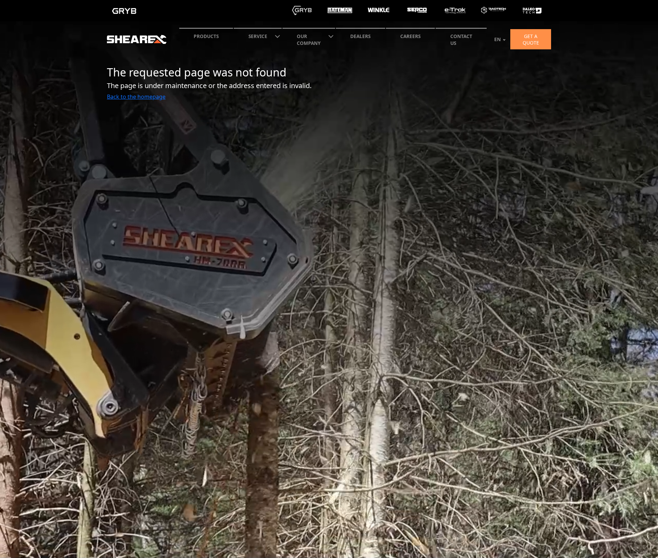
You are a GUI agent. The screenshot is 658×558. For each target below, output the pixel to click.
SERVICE (257, 36)
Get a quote (531, 39)
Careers (410, 36)
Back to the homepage (136, 96)
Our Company (308, 39)
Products (206, 36)
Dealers (360, 36)
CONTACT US (461, 39)
